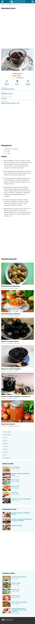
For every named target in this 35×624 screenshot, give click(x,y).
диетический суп (15, 595)
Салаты (5, 437)
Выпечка (5, 446)
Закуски (5, 440)
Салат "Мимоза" (15, 467)
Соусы (5, 455)
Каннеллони (14, 492)
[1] (13, 76)
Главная (3, 4)
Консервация (9, 4)
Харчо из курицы (15, 583)
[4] (20, 76)
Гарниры (5, 443)
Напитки (5, 452)
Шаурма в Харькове (16, 525)
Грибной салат (15, 479)
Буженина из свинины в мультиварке (21, 498)
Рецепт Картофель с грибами (19, 602)
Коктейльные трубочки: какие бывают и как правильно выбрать (21, 519)
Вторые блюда (7, 434)
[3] (17, 76)
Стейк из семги (15, 486)
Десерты (5, 449)
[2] (15, 76)
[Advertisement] (17, 28)
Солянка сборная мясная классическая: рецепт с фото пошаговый (19, 610)
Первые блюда (7, 432)
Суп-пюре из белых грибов (18, 576)
